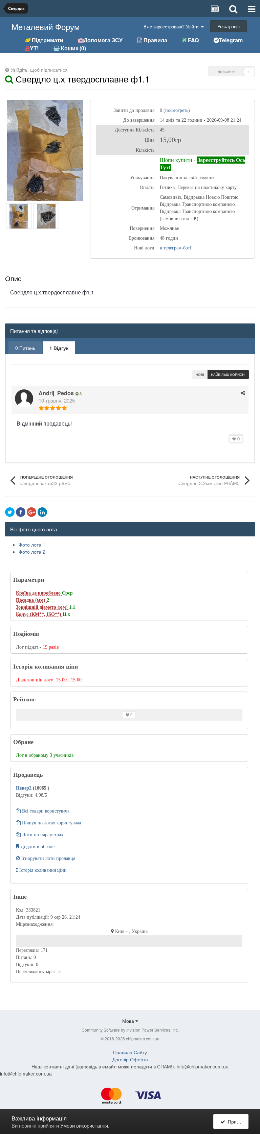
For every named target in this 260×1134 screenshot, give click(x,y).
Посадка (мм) (31, 600)
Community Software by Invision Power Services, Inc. (130, 1030)
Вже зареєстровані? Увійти (172, 26)
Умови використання (84, 1125)
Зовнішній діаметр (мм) (42, 607)
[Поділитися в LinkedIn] (42, 512)
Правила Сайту (130, 1052)
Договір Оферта (130, 1059)
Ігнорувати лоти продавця (47, 858)
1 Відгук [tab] (58, 347)
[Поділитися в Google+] (31, 512)
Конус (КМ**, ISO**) (39, 614)
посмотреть (176, 110)
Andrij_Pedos (56, 393)
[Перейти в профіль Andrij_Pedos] (24, 398)
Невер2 (24, 788)
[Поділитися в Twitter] (10, 512)
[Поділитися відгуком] (243, 392)
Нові (200, 374)
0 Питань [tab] (25, 347)
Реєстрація (228, 26)
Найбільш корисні (228, 374)
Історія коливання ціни (42, 870)
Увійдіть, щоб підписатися (39, 69)
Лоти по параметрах (42, 834)
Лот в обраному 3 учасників (45, 755)
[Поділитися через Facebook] (20, 512)
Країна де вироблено (39, 593)
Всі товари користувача (45, 811)
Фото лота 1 (32, 544)
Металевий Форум (46, 26)
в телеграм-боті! (176, 247)
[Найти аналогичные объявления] (9, 78)
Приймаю (236, 1121)
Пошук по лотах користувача (51, 822)
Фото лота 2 (32, 551)
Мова (128, 1020)
